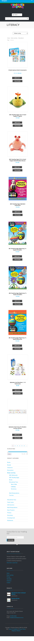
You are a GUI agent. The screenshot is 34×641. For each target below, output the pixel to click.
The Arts (11, 495)
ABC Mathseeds (13, 475)
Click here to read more (12, 562)
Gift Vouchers (10, 504)
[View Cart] (13, 15)
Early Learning (14, 38)
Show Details (17, 81)
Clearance (10, 467)
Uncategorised (11, 517)
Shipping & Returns (16, 630)
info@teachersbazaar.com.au (16, 617)
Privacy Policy (22, 629)
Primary (9, 512)
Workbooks (10, 520)
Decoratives (10, 470)
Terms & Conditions (13, 629)
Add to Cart (17, 77)
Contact (8, 582)
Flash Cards (10, 502)
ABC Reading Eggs (14, 477)
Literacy (13, 486)
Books (8, 462)
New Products (10, 510)
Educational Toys (13, 482)
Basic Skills (14, 484)
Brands (9, 465)
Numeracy (13, 489)
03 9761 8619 (13, 616)
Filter (9, 454)
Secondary (10, 515)
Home (8, 38)
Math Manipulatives (14, 493)
